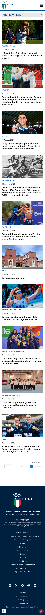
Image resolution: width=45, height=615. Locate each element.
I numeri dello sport (22, 540)
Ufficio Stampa (22, 533)
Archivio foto (22, 550)
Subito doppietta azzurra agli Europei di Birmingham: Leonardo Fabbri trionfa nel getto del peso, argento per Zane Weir (22, 101)
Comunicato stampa (13, 278)
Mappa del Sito (22, 596)
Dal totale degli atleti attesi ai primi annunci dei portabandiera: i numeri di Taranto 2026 (21, 361)
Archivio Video (22, 547)
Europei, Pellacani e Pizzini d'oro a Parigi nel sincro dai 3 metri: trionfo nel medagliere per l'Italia (21, 449)
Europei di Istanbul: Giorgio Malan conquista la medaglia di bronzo (20, 318)
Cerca (22, 554)
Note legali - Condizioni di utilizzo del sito (22, 607)
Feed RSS (23, 561)
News (22, 543)
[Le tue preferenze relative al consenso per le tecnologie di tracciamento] (4, 611)
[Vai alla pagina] (15, 466)
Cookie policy (22, 603)
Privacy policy (22, 600)
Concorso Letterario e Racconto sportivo (22, 536)
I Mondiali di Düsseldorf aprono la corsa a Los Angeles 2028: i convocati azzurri (22, 55)
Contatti (22, 593)
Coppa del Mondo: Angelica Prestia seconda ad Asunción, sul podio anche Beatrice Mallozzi (21, 236)
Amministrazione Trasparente (22, 565)
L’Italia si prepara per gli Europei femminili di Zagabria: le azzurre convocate (19, 405)
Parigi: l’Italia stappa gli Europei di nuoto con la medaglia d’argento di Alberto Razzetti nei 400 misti (21, 146)
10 (40, 466)
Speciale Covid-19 (22, 572)
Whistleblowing (22, 568)
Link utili (22, 558)
